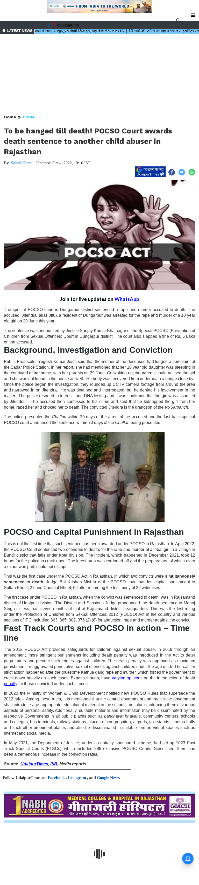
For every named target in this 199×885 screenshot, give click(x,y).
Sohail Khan (21, 163)
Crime (29, 116)
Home (10, 116)
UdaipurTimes (34, 764)
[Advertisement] (99, 74)
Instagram (77, 777)
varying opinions (127, 678)
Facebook (56, 777)
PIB (53, 764)
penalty (10, 683)
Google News (108, 777)
